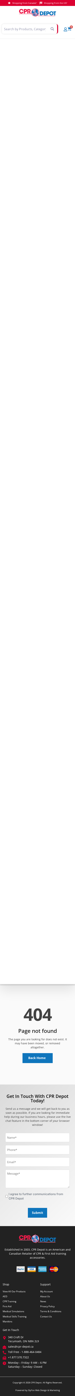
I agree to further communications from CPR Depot (36, 1196)
